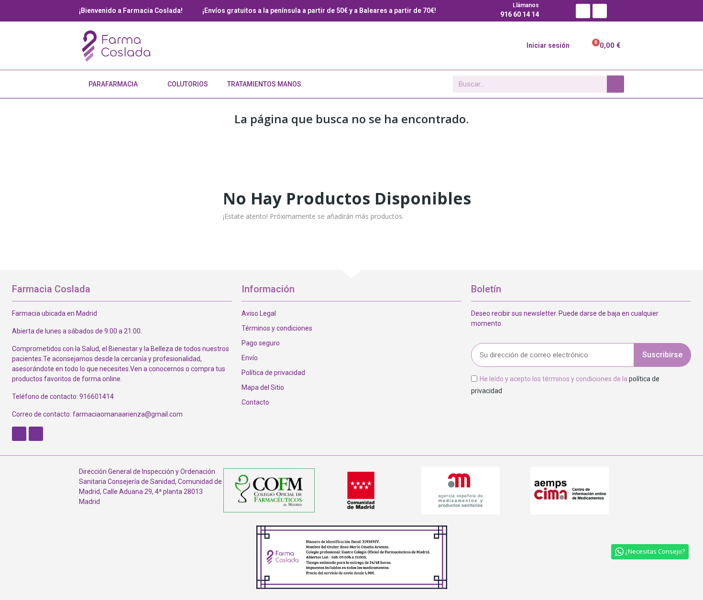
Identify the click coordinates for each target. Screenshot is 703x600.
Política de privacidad (273, 372)
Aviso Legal (259, 313)
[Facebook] (583, 11)
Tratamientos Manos (264, 84)
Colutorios (187, 84)
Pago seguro (261, 343)
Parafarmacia (113, 84)
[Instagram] (600, 11)
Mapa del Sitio (263, 387)
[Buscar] (615, 84)
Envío (250, 358)
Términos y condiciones (277, 328)
